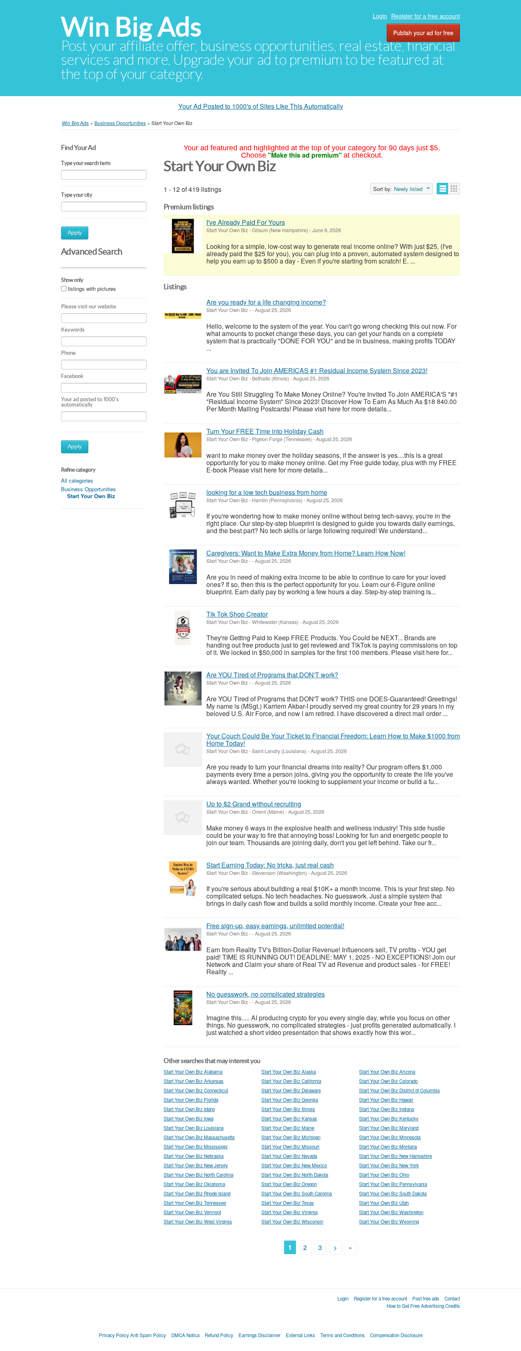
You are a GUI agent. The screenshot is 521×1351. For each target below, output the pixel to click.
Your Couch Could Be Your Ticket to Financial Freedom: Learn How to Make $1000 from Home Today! (333, 739)
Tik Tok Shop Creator (237, 614)
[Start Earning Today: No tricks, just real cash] (183, 878)
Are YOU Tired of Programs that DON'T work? (272, 674)
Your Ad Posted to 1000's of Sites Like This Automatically (260, 106)
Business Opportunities (88, 489)
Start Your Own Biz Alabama (193, 1071)
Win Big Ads (131, 27)
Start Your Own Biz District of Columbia (399, 1090)
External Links (300, 1335)
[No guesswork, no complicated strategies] (183, 1008)
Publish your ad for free (423, 33)
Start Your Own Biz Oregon (289, 1184)
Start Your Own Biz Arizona (387, 1071)
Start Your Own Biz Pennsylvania (393, 1184)
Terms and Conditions (342, 1335)
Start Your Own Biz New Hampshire (395, 1156)
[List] (443, 188)
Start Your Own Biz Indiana (386, 1109)
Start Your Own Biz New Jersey (196, 1165)
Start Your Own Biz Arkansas (193, 1081)
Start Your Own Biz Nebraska (193, 1156)
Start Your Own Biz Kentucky (388, 1118)
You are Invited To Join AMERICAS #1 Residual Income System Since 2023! (316, 370)
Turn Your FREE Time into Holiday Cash (265, 431)
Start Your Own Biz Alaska (288, 1071)
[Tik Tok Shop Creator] (183, 628)
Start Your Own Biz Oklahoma (194, 1184)
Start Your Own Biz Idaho (189, 1109)
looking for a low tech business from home (266, 492)
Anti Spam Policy (148, 1335)
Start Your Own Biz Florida (191, 1099)
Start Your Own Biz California (291, 1081)
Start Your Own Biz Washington (391, 1212)
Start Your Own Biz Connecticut (196, 1090)
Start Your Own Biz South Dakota (393, 1193)
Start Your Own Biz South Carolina (296, 1193)
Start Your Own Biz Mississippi (196, 1146)
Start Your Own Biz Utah (384, 1202)
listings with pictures (92, 288)
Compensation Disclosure (396, 1335)
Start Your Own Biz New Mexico (294, 1165)
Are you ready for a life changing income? (266, 302)
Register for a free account (425, 16)
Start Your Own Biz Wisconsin (292, 1221)
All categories (77, 480)
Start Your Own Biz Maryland (388, 1128)
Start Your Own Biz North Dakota (294, 1174)
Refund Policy (219, 1335)
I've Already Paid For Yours (245, 222)
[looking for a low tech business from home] (183, 506)
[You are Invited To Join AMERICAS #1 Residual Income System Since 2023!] (183, 384)
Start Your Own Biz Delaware (291, 1090)
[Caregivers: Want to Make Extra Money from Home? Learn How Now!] (183, 566)
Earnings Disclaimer (259, 1335)
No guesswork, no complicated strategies (265, 994)
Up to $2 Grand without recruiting (253, 803)
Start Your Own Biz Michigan (290, 1137)
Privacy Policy (114, 1335)
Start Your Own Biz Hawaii (386, 1099)
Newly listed (408, 189)
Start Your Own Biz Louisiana (193, 1128)
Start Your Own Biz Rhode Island (197, 1193)
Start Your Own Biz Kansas (289, 1118)
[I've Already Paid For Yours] (183, 236)
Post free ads (425, 1298)
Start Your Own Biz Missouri (290, 1146)
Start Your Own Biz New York (389, 1165)
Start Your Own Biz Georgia (289, 1099)
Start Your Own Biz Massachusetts (199, 1137)
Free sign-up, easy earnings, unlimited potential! (275, 925)
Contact (452, 1298)
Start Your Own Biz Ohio (384, 1174)
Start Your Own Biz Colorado (388, 1081)
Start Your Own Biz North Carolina (198, 1174)
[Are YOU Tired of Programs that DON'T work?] (183, 688)
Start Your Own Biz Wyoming (389, 1221)
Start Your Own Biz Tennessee (195, 1202)
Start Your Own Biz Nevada (289, 1156)
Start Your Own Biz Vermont (192, 1212)
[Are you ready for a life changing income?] (183, 316)
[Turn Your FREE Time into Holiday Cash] (183, 445)
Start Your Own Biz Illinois (288, 1109)
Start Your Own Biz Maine (287, 1128)
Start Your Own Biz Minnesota (389, 1137)
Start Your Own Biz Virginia (289, 1212)
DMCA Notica (185, 1335)
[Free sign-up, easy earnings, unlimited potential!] (183, 939)
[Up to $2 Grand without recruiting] (183, 817)
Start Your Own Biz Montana (388, 1146)
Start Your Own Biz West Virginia (198, 1221)
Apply (75, 233)
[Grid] (454, 188)
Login (380, 16)
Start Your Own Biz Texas (287, 1202)
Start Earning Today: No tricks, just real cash (270, 865)
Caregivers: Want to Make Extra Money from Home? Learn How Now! (305, 553)
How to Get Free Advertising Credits (423, 1306)
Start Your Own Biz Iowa (188, 1118)
